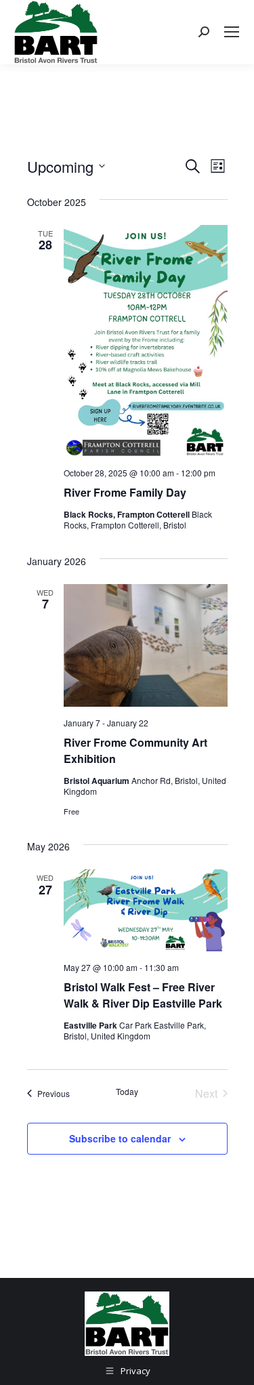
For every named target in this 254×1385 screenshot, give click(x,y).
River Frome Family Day (125, 492)
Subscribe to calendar (120, 1138)
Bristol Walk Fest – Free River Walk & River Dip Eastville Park (143, 995)
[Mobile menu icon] (231, 32)
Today (127, 1091)
